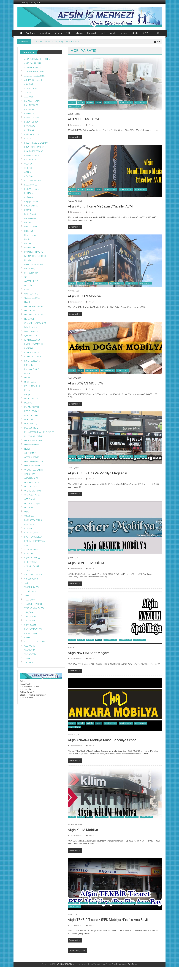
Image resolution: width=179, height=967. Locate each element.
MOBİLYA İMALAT (126, 102)
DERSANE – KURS (31, 189)
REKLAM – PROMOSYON (34, 541)
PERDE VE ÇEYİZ (31, 533)
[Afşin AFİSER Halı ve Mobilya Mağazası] (115, 437)
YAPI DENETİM (30, 654)
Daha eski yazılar (78, 950)
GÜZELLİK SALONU (32, 298)
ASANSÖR (28, 84)
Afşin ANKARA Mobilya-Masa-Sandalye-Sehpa (102, 740)
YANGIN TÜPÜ (30, 650)
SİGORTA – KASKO (32, 558)
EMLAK (27, 239)
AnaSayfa (30, 33)
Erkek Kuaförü (30, 248)
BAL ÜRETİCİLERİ (31, 105)
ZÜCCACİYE (29, 663)
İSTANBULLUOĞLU (32, 340)
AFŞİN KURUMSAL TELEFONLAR (37, 59)
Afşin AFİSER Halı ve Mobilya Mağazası (97, 473)
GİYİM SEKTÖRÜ (31, 294)
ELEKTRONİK (29, 231)
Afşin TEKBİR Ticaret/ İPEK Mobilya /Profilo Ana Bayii (108, 920)
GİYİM (26, 290)
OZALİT (27, 512)
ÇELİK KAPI (29, 164)
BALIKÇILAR (29, 109)
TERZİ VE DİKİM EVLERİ (34, 608)
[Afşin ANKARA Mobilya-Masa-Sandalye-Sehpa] (115, 704)
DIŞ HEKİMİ (29, 193)
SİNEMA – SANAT (31, 566)
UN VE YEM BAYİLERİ (33, 629)
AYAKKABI (28, 97)
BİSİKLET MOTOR (31, 134)
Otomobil (91, 33)
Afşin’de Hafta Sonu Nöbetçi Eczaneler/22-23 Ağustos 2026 (60, 42)
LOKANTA (28, 378)
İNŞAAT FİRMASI (31, 331)
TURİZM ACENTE (31, 617)
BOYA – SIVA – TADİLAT (34, 147)
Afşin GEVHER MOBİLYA (86, 563)
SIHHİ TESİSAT (30, 562)
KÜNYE (145, 33)
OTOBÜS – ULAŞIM (32, 503)
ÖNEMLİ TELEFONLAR (33, 470)
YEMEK (27, 658)
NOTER (27, 449)
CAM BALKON (30, 160)
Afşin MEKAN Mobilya (84, 296)
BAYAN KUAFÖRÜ (31, 118)
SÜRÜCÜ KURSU (31, 579)
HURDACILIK (29, 319)
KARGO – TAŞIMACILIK (33, 344)
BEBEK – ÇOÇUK (31, 122)
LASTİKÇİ (28, 373)
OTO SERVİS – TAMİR (33, 491)
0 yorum (91, 125)
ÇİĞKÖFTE (28, 176)
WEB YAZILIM (29, 646)
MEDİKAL (28, 403)
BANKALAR (29, 114)
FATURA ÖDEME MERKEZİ (35, 256)
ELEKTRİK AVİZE (31, 227)
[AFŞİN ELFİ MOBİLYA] (115, 83)
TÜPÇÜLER (28, 612)
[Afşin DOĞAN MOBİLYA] (115, 347)
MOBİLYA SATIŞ (140, 102)
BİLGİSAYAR (29, 130)
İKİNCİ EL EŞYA (30, 327)
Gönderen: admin (76, 125)
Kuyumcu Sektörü (31, 369)
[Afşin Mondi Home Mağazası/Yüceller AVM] (115, 171)
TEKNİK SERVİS (30, 591)
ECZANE (27, 210)
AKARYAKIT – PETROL (33, 67)
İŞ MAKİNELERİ (30, 336)
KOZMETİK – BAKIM (32, 357)
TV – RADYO (29, 621)
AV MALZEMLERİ (31, 88)
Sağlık (68, 33)
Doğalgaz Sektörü (31, 202)
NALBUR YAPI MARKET (33, 440)
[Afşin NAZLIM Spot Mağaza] (115, 617)
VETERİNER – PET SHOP (34, 642)
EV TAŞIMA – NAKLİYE (33, 252)
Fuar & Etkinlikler (31, 273)
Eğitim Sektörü (30, 214)
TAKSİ (26, 583)
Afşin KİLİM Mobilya (83, 830)
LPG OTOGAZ (30, 382)
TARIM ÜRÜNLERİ (31, 587)
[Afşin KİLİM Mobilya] (115, 794)
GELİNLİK (28, 285)
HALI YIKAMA (29, 311)
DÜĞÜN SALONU (31, 206)
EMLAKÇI (28, 243)
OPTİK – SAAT (30, 474)
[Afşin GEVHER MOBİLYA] (115, 527)
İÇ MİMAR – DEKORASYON (35, 323)
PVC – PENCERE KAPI (33, 537)
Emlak (102, 33)
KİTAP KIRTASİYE (31, 352)
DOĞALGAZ (29, 197)
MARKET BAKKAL (31, 399)
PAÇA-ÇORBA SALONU (33, 520)
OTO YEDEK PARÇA (32, 495)
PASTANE (28, 529)
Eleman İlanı (44, 33)
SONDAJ (27, 570)
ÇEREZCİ (28, 168)
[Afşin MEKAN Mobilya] (115, 260)
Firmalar (113, 33)
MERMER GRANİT (31, 407)
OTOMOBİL (29, 508)
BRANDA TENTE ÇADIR (33, 151)
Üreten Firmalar (30, 633)
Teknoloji (79, 33)
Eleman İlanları (30, 235)
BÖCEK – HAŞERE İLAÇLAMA (36, 143)
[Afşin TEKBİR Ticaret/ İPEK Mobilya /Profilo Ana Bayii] (115, 884)
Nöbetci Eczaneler (31, 445)
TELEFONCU (29, 600)
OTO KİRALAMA (30, 487)
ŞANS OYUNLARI (31, 549)
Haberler (135, 33)
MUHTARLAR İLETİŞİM (33, 436)
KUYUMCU (28, 365)
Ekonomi (58, 33)
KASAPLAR (29, 348)
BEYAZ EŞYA (73, 903)
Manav (27, 390)
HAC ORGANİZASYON (33, 306)
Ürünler (124, 33)
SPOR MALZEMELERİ (33, 575)
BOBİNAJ (28, 139)
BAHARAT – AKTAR (32, 101)
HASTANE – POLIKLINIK (34, 315)
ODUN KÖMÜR (30, 453)
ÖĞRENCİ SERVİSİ (31, 457)
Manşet (98, 102)
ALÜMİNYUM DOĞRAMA (34, 72)
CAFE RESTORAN (31, 155)
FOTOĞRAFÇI (30, 269)
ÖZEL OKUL (29, 516)
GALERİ (27, 277)
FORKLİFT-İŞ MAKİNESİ (34, 264)
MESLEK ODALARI (31, 411)
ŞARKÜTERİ (29, 554)
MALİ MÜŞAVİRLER (32, 386)
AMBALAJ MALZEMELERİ (34, 76)
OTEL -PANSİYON (31, 482)
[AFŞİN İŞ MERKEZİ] (20, 33)
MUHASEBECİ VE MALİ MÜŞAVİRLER (39, 432)
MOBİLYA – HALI (110, 102)
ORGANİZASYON (31, 478)
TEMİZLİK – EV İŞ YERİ (33, 604)
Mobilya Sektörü (74, 106)
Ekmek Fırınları (30, 218)
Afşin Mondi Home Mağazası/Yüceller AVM (100, 206)
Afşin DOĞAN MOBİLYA (85, 383)
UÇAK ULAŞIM (30, 625)
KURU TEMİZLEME (32, 361)
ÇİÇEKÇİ (27, 172)
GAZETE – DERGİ (31, 281)
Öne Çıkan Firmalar (32, 466)
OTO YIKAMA (29, 499)
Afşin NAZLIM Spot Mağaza (89, 653)
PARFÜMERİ (29, 524)
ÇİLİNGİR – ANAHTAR (33, 181)
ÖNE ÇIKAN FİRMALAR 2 (34, 461)
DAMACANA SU (30, 185)
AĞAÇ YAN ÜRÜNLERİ (33, 63)
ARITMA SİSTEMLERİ (33, 80)
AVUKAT (27, 93)
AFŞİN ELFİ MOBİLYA (83, 119)
